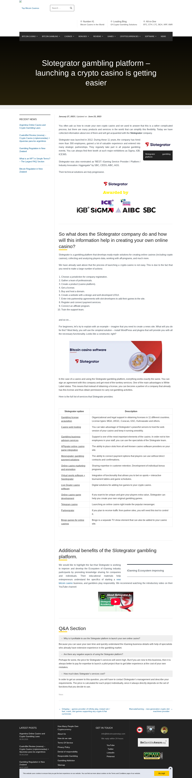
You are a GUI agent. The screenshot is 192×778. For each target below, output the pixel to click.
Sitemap (61, 765)
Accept (161, 773)
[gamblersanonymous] (163, 730)
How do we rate (65, 738)
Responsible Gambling (68, 756)
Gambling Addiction (66, 760)
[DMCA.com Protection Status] (150, 730)
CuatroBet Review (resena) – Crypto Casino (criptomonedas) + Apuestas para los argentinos (34, 138)
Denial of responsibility (68, 752)
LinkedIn (110, 753)
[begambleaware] (153, 742)
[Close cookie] (170, 769)
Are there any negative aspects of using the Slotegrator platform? (92, 654)
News (61, 695)
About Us (62, 734)
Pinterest (111, 756)
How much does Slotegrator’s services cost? (83, 673)
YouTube (111, 745)
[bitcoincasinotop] (153, 755)
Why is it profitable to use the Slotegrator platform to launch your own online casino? (101, 638)
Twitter (111, 749)
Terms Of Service (65, 743)
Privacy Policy (64, 747)
